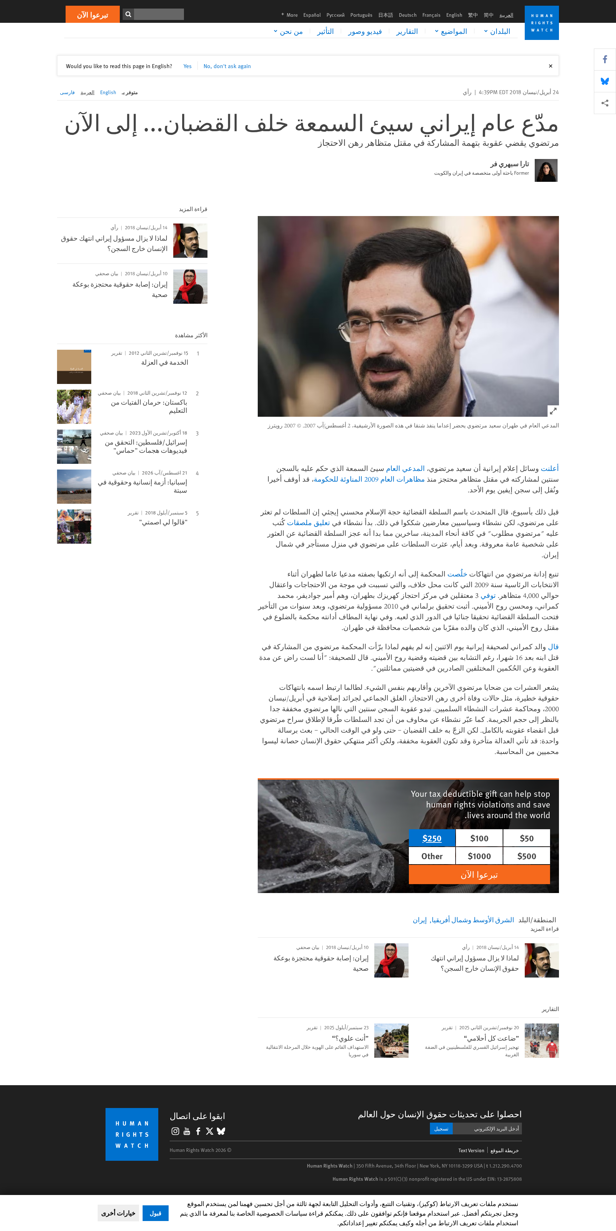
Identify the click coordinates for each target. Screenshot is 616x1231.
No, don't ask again (227, 66)
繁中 (473, 14)
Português (361, 14)
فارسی (67, 92)
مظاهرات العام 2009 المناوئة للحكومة (369, 479)
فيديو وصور (365, 31)
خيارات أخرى (118, 1212)
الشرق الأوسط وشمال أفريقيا (473, 919)
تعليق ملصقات (308, 522)
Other (432, 856)
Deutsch (408, 14)
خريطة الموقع (505, 1150)
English (454, 14)
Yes (188, 66)
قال (553, 646)
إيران (420, 919)
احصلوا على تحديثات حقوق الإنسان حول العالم (440, 1114)
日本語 (385, 14)
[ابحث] (128, 14)
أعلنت (550, 468)
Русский (336, 14)
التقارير (407, 31)
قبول (155, 1213)
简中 (489, 14)
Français (431, 14)
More (287, 14)
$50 (527, 838)
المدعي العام (405, 468)
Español (312, 14)
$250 (432, 838)
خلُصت (457, 573)
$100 (479, 838)
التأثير (325, 31)
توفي (488, 595)
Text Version (471, 1150)
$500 (527, 856)
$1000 (479, 856)
